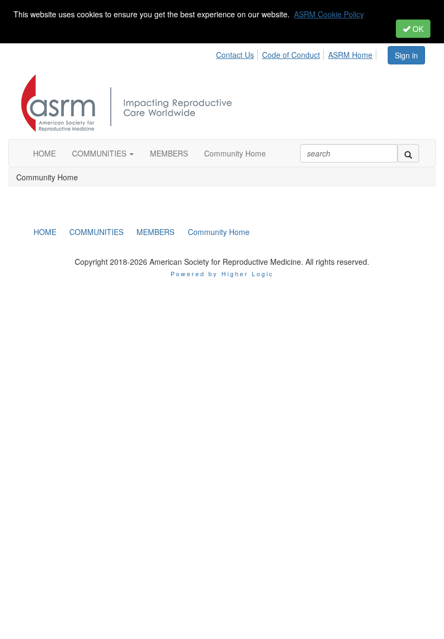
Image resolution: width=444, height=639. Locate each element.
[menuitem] (238, 53)
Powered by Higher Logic (222, 273)
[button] (103, 153)
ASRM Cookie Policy (329, 14)
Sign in (406, 55)
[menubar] (301, 53)
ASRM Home (350, 54)
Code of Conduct (291, 54)
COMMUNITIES (96, 231)
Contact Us (235, 54)
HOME (45, 231)
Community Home (219, 231)
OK (416, 28)
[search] (408, 153)
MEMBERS (155, 231)
